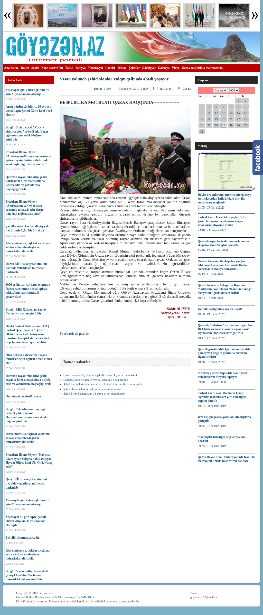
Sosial (35, 68)
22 (238, 119)
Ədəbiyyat (149, 68)
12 (216, 113)
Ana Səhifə (11, 68)
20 (223, 119)
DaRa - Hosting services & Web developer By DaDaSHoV (60, 597)
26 (216, 125)
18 (209, 119)
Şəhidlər (134, 68)
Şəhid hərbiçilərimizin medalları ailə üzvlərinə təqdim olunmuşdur (102, 384)
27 (223, 125)
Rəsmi (25, 68)
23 (245, 119)
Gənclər (110, 68)
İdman (122, 68)
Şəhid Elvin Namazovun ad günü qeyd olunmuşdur (94, 393)
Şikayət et (165, 88)
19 (216, 119)
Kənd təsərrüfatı (52, 68)
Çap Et (187, 88)
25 (209, 125)
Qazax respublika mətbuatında (202, 68)
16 (245, 113)
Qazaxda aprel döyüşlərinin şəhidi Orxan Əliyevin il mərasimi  (100, 375)
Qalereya (164, 68)
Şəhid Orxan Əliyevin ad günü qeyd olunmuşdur (92, 388)
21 (231, 119)
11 (209, 113)
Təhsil (69, 68)
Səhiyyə (81, 68)
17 (201, 119)
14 (231, 113)
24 (201, 125)
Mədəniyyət (95, 68)
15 (238, 113)
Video (176, 68)
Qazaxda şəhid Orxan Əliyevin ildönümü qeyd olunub (95, 379)
